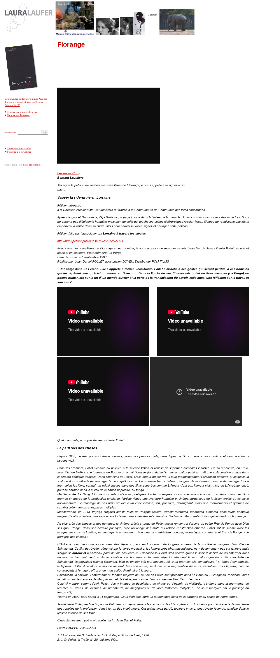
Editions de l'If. (12, 105)
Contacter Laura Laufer (19, 148)
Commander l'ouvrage (18, 115)
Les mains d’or (68, 173)
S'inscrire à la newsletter (19, 151)
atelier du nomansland (32, 165)
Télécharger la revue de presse (22, 112)
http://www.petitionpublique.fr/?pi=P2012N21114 (90, 241)
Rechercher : (11, 132)
